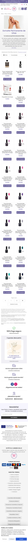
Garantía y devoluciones (14, 483)
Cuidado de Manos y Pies (14, 517)
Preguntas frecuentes (14, 524)
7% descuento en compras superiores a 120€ (14, 357)
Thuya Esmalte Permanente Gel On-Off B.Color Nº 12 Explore (20, 258)
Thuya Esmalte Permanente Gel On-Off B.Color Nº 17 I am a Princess (7, 205)
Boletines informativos (14, 485)
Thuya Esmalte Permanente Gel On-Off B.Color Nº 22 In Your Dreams (20, 125)
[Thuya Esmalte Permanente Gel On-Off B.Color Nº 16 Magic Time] (21, 196)
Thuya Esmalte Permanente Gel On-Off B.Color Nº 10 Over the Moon (20, 285)
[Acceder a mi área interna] (22, 9)
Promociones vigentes (14, 487)
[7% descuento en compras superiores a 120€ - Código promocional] (14, 347)
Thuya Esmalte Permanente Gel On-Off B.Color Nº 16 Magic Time (20, 205)
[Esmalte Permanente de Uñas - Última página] (22, 300)
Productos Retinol (14, 501)
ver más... (14, 47)
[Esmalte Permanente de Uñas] (5, 300)
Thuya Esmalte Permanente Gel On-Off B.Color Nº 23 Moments (7, 125)
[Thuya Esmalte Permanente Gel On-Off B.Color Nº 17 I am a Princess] (7, 196)
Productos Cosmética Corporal (14, 504)
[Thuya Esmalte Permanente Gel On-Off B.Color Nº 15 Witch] (7, 223)
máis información (14, 333)
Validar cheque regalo (14, 489)
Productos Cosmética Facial (14, 508)
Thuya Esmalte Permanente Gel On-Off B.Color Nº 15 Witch (7, 232)
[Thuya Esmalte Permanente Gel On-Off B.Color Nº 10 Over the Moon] (21, 276)
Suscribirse (14, 417)
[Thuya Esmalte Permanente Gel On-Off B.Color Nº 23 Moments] (7, 116)
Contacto (14, 491)
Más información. (5, 535)
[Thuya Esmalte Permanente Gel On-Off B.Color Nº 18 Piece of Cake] (21, 169)
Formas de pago (14, 479)
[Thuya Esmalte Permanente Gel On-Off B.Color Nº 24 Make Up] (21, 89)
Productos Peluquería (14, 521)
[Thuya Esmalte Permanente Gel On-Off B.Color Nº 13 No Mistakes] (7, 249)
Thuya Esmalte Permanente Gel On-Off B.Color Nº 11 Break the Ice (7, 285)
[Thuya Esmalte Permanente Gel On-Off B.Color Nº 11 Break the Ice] (7, 276)
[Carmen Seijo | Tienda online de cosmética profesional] (7, 9)
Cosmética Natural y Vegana (14, 511)
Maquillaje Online (14, 514)
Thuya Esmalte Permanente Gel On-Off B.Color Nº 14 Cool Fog (20, 232)
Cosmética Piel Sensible (14, 498)
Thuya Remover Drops (7, 97)
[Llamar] (26, 4)
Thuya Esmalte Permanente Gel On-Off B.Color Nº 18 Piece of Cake (20, 178)
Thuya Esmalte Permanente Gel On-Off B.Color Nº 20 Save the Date (20, 152)
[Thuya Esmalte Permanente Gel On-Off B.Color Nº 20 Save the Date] (21, 143)
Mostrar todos (22, 52)
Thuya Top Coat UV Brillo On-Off (21, 72)
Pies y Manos (16, 320)
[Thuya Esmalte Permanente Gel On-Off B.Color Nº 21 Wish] (7, 143)
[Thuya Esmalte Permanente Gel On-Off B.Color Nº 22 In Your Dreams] (21, 116)
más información (14, 361)
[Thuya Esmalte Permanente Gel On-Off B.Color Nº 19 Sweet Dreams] (7, 169)
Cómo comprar (14, 474)
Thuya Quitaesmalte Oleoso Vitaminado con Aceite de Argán (7, 73)
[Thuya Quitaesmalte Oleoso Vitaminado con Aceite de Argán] (7, 64)
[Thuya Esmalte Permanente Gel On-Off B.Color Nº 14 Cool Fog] (21, 223)
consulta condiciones (14, 370)
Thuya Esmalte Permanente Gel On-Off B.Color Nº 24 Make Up (20, 98)
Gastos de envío (14, 481)
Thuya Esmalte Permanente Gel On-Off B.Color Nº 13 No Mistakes (7, 258)
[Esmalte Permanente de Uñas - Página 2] (16, 300)
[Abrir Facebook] (24, 4)
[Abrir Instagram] (15, 384)
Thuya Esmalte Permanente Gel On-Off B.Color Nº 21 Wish (7, 151)
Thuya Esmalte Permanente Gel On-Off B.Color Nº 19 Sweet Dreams (7, 178)
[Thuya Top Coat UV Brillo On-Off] (21, 64)
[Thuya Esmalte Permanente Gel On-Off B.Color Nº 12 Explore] (21, 249)
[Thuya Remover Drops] (7, 89)
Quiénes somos (14, 477)
